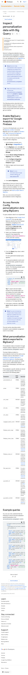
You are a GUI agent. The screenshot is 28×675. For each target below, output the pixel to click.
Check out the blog (5, 616)
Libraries (3, 608)
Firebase (5, 11)
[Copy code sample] (24, 277)
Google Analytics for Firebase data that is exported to (13, 357)
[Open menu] (2, 1)
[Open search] (18, 2)
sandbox (10, 130)
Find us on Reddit (5, 619)
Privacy (6, 668)
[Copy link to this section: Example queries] (21, 510)
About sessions (24, 426)
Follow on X (3, 621)
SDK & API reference (5, 603)
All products (4, 662)
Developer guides (5, 601)
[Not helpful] (14, 16)
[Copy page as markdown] (17, 34)
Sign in (24, 1)
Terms (2, 668)
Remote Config (19, 6)
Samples (3, 606)
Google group (4, 637)
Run (5, 13)
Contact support (5, 632)
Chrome (3, 655)
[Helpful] (12, 16)
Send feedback (8, 19)
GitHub (2, 610)
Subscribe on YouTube (6, 623)
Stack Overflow (4, 634)
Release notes (4, 639)
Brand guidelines (5, 641)
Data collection (13, 176)
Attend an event (5, 626)
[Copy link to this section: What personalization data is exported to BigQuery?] (15, 342)
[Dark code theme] (22, 277)
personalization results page (13, 99)
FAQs (2, 643)
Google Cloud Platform (6, 660)
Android (3, 653)
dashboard (17, 224)
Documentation (6, 6)
